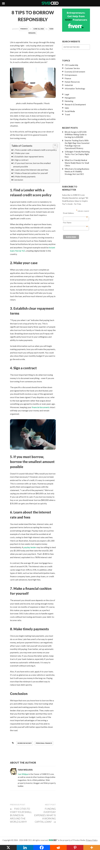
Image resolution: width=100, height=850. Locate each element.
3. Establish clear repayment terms (28, 156)
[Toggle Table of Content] (54, 146)
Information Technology (75, 88)
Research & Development (75, 104)
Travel (67, 114)
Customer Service (72, 68)
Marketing (69, 101)
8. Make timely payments (24, 176)
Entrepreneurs (71, 75)
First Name (75, 223)
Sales (67, 108)
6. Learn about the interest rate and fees (30, 169)
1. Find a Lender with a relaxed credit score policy (35, 150)
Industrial (69, 85)
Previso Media (79, 840)
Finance (24, 29)
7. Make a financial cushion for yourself (30, 173)
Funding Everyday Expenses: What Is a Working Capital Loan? (45, 815)
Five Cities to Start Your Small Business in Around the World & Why (21, 815)
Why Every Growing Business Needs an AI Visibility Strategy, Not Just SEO (77, 171)
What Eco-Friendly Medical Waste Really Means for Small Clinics (77, 163)
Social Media (70, 111)
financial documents (41, 407)
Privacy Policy (91, 840)
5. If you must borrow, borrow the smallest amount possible (32, 165)
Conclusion (18, 179)
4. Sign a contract (20, 160)
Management (70, 98)
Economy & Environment (75, 72)
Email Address (75, 213)
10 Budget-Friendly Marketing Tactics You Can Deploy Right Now (77, 154)
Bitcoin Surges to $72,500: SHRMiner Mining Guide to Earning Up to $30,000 (76, 134)
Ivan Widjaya (23, 774)
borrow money (25, 743)
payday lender (30, 547)
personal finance (44, 743)
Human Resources (72, 82)
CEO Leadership (71, 65)
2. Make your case (21, 153)
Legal (67, 94)
